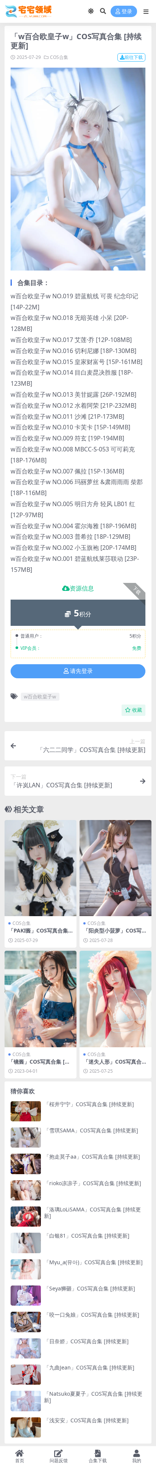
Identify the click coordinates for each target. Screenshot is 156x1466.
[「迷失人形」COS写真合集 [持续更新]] (115, 999)
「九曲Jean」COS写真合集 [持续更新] (89, 1367)
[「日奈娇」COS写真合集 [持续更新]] (26, 1348)
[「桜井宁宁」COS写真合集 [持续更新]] (26, 1111)
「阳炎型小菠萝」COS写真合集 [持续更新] (115, 933)
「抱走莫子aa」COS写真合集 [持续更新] (92, 1156)
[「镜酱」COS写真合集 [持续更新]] (40, 999)
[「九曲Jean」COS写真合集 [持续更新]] (26, 1375)
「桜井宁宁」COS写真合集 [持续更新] (89, 1104)
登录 (127, 11)
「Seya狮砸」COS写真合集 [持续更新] (89, 1288)
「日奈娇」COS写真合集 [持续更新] (86, 1341)
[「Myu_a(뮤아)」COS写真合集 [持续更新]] (26, 1269)
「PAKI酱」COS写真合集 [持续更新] (38, 933)
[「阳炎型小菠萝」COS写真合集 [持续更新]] (115, 868)
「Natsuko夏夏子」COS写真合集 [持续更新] (93, 1397)
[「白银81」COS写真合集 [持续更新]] (26, 1243)
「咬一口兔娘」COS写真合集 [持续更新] (91, 1314)
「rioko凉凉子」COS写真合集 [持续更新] (92, 1183)
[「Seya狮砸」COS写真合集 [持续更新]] (26, 1296)
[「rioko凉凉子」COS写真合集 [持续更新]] (26, 1190)
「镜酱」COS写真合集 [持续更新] (39, 1065)
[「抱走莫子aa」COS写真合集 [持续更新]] (26, 1164)
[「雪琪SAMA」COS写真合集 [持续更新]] (26, 1137)
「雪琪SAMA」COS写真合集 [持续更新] (91, 1130)
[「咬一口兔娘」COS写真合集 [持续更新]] (26, 1322)
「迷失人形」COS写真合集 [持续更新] (115, 1065)
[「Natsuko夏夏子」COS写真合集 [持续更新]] (26, 1401)
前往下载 (134, 57)
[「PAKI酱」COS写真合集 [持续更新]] (40, 868)
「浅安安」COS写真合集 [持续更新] (86, 1420)
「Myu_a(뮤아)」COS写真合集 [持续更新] (93, 1262)
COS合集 (59, 57)
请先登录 (81, 671)
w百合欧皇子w (40, 696)
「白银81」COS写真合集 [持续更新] (86, 1235)
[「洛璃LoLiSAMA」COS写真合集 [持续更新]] (26, 1216)
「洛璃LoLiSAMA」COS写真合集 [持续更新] (92, 1212)
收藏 (137, 710)
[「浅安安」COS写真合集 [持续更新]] (26, 1427)
